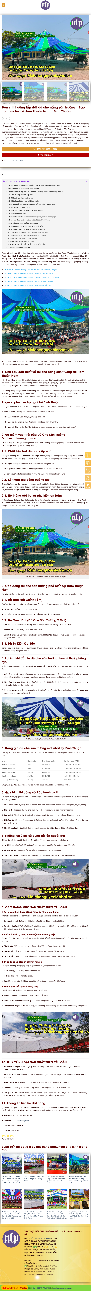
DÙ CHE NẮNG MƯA (20, 103)
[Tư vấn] (88, 470)
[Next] (86, 92)
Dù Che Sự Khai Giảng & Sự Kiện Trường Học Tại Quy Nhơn (34, 1179)
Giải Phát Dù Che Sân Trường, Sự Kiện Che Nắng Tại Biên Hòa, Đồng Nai (31, 270)
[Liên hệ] (88, 478)
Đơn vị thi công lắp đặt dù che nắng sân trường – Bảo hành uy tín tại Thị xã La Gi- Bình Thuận (79, 1180)
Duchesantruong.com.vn (21, 1121)
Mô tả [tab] (4, 174)
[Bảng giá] (88, 455)
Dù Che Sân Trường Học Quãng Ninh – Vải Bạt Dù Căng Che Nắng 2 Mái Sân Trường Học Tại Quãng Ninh (57, 1215)
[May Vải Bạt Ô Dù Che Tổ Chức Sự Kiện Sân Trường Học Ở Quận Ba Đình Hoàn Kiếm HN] (79, 1199)
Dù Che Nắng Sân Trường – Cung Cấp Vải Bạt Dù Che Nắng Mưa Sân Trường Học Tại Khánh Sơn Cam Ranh (11, 1180)
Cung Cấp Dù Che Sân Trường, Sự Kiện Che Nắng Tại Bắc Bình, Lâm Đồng (31, 277)
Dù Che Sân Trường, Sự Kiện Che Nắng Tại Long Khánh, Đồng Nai (28, 273)
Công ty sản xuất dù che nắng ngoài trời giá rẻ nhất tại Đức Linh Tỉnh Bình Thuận (56, 1180)
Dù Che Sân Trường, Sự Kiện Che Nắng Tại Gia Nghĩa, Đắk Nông (28, 285)
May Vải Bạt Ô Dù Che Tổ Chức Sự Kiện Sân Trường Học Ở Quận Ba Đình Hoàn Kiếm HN (78, 1215)
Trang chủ (6, 103)
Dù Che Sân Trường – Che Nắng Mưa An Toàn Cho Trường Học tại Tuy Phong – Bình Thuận (34, 1215)
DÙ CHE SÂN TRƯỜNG (40, 1238)
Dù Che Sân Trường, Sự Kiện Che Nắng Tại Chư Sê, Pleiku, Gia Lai (28, 281)
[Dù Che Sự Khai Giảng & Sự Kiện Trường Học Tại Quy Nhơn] (34, 1164)
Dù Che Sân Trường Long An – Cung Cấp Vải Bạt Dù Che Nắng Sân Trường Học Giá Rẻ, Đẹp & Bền (11, 1215)
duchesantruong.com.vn (62, 1288)
